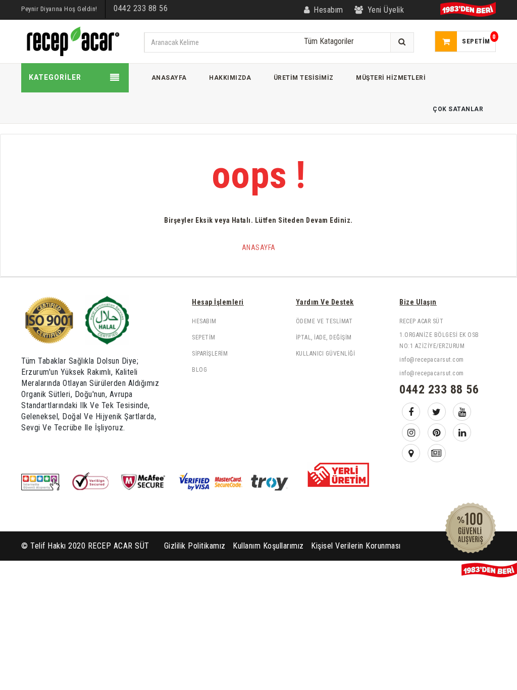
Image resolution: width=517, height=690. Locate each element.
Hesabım (204, 321)
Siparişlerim (210, 353)
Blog (199, 369)
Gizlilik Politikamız (195, 546)
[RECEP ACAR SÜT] (71, 40)
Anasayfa (259, 247)
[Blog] (437, 453)
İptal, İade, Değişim (324, 337)
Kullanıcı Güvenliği (325, 353)
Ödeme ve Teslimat (324, 321)
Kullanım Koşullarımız (268, 546)
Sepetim (204, 337)
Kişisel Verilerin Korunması (356, 546)
